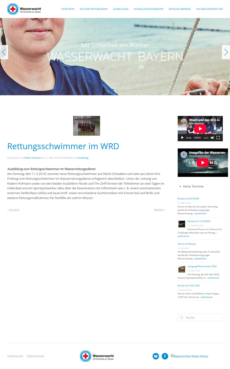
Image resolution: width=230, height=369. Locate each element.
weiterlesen (200, 213)
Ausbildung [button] (120, 9)
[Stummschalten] (212, 137)
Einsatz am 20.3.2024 (188, 198)
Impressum (15, 356)
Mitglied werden (180, 9)
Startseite (68, 9)
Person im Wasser (187, 243)
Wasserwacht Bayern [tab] (113, 90)
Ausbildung (82, 157)
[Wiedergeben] (182, 137)
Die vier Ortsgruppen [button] (94, 9)
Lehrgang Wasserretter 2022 (202, 266)
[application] (200, 128)
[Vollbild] (218, 137)
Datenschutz (35, 356)
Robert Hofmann (33, 157)
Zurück (14, 210)
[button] (4, 52)
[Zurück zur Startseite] (24, 9)
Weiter (159, 210)
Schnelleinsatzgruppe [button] (148, 9)
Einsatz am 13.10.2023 (199, 221)
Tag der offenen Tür (209, 9)
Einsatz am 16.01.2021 (189, 285)
